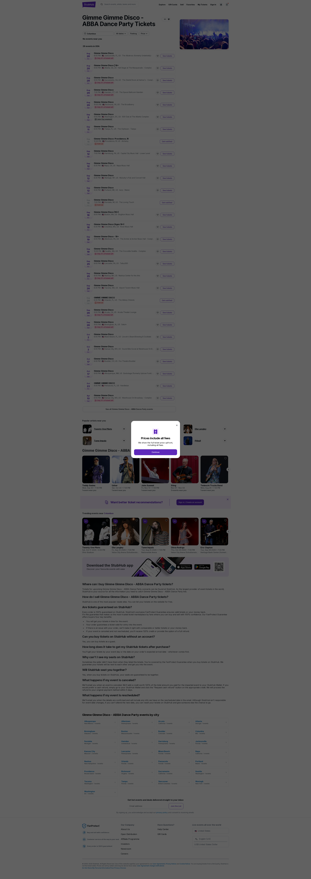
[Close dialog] (177, 425)
